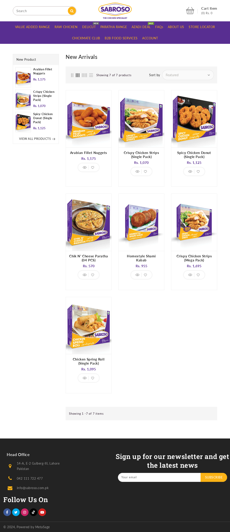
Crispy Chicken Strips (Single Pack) (43, 96)
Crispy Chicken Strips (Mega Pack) (194, 258)
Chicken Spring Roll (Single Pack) (88, 361)
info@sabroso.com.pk (33, 488)
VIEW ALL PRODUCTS (35, 138)
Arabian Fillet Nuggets (42, 71)
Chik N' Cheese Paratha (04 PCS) (88, 258)
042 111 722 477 (30, 478)
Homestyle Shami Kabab (141, 258)
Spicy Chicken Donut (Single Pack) (43, 118)
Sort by (154, 75)
